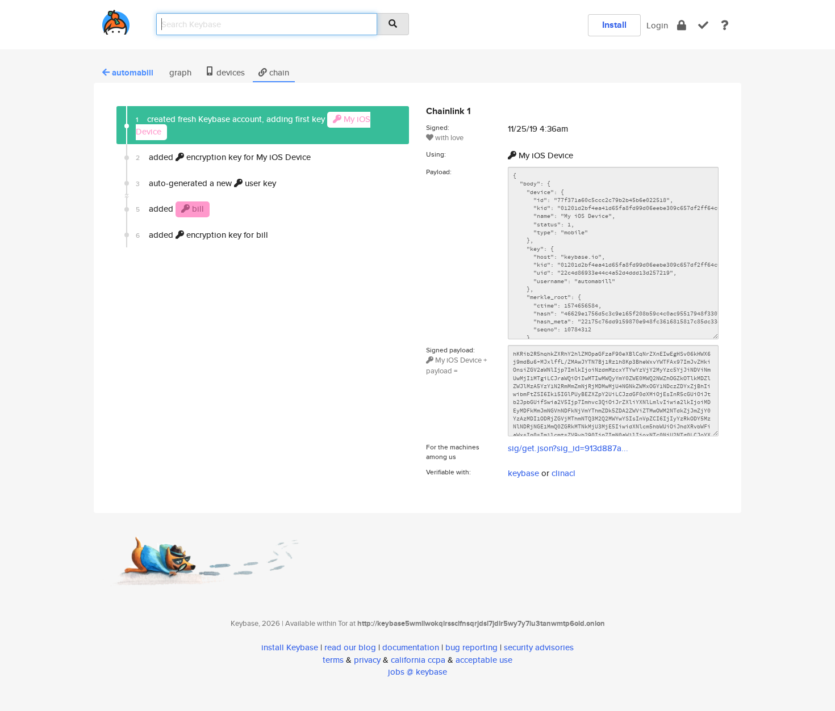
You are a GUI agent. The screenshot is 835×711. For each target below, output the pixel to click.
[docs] (725, 25)
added (170, 208)
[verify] (703, 25)
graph (179, 72)
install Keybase (289, 647)
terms (333, 660)
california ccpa (418, 660)
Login (657, 25)
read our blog (350, 647)
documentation (410, 647)
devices (229, 72)
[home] (116, 20)
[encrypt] (681, 25)
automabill (132, 72)
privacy (367, 660)
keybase (523, 473)
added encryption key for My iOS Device (223, 157)
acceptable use (484, 660)
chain (278, 72)
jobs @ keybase (417, 672)
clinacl (563, 473)
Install (614, 24)
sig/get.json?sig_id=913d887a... (568, 448)
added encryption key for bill (202, 235)
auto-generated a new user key (206, 183)
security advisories (539, 647)
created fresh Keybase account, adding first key (253, 125)
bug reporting (471, 647)
